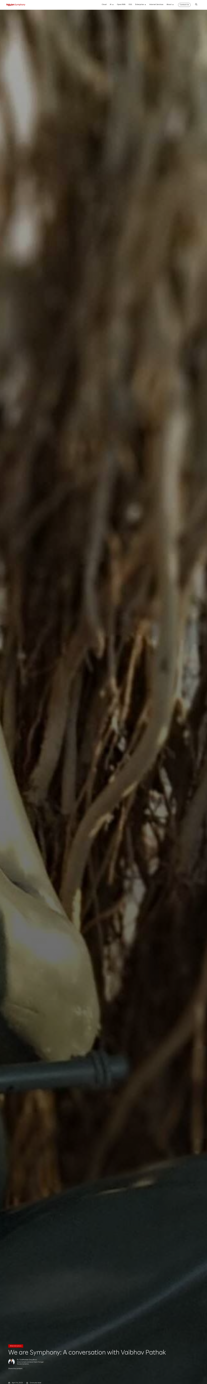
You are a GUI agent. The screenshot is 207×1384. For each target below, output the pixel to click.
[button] (112, 5)
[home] (15, 4)
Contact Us (184, 5)
